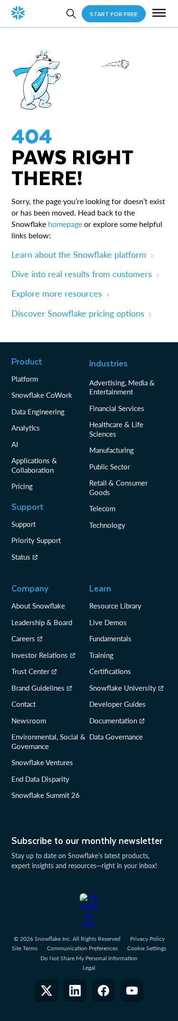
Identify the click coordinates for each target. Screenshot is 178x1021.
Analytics (25, 427)
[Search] (71, 14)
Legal (89, 967)
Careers (23, 638)
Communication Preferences (82, 948)
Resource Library (115, 605)
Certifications (110, 671)
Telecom (102, 508)
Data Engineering (38, 411)
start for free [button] (114, 14)
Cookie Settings (146, 948)
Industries (108, 363)
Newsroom (28, 720)
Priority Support (36, 540)
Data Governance (116, 736)
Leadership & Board (41, 622)
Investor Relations (39, 655)
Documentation (113, 720)
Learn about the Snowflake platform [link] (78, 254)
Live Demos (108, 622)
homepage (65, 223)
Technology (107, 525)
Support (23, 524)
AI (14, 444)
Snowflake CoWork (41, 395)
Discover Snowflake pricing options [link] (77, 313)
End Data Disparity (40, 779)
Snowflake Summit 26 (45, 795)
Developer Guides (117, 704)
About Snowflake (38, 605)
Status (20, 557)
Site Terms (24, 948)
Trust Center (30, 671)
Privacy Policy (147, 938)
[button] (159, 13)
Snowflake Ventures (42, 762)
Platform (24, 379)
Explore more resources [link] (56, 293)
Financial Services (116, 408)
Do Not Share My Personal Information (89, 958)
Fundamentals (110, 638)
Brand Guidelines (38, 688)
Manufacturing (111, 450)
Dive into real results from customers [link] (81, 274)
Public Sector (109, 466)
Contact (23, 704)
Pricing (22, 486)
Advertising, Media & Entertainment (122, 387)
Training (101, 655)
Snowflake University (122, 688)
